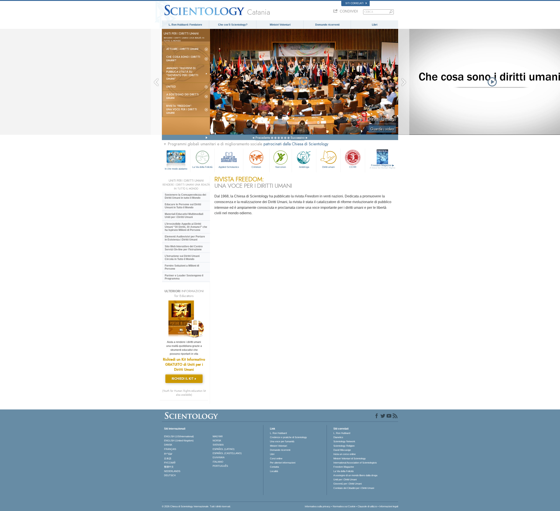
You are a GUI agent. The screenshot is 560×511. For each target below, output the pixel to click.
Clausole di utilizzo (367, 506)
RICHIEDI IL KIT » (184, 378)
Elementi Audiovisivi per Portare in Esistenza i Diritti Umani (185, 238)
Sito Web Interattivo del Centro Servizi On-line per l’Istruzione (184, 248)
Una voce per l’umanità (282, 441)
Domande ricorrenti (327, 24)
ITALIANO (218, 461)
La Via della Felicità (202, 167)
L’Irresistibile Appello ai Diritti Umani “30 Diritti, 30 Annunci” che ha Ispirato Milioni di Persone (186, 227)
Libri (374, 24)
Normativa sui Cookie (344, 506)
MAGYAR (218, 436)
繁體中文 (169, 466)
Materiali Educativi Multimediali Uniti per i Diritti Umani (184, 215)
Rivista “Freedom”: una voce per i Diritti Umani (181, 109)
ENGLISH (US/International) (179, 436)
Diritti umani (328, 167)
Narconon (280, 167)
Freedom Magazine (382, 166)
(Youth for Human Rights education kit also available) (184, 393)
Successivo (297, 137)
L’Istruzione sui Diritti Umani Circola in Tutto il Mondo (182, 258)
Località (274, 471)
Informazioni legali (388, 506)
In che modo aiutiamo (176, 168)
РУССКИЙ (169, 462)
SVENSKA (218, 444)
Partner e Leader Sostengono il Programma (184, 277)
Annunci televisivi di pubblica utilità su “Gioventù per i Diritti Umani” (182, 73)
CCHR (352, 167)
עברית (168, 453)
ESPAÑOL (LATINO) (223, 449)
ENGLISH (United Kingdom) (179, 440)
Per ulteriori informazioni (282, 462)
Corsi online (276, 458)
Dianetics (338, 437)
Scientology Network (344, 441)
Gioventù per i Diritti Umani (347, 483)
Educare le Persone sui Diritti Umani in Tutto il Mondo (183, 206)
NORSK (217, 440)
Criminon (256, 167)
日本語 (167, 458)
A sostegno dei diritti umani (182, 96)
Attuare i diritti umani (182, 49)
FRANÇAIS (170, 449)
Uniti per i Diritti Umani (345, 479)
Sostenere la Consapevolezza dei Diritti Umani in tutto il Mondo (185, 196)
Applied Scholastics (229, 167)
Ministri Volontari (280, 24)
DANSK (168, 444)
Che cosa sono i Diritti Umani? (183, 58)
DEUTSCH (170, 475)
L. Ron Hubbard (278, 433)
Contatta (274, 466)
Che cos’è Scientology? (232, 24)
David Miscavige (342, 450)
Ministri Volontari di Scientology (349, 458)
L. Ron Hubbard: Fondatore (185, 24)
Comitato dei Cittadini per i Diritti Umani (353, 488)
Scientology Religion (344, 445)
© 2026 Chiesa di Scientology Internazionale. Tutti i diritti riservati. (196, 506)
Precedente (263, 137)
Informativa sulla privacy (318, 506)
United (171, 87)
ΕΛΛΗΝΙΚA (218, 457)
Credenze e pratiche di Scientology (288, 437)
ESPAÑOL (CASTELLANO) (227, 453)
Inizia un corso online (344, 454)
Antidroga (304, 167)
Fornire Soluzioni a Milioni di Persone (182, 267)
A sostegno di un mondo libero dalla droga (355, 475)
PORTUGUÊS (220, 466)
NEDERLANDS (172, 471)
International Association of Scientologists (355, 462)
